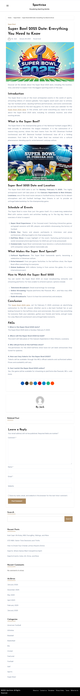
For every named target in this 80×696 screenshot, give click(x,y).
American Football (14, 625)
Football (10, 661)
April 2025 (11, 600)
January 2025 (12, 610)
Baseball (10, 636)
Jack (15, 39)
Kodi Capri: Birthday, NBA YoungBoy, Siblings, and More (28, 535)
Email (10, 476)
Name (10, 467)
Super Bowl (12, 24)
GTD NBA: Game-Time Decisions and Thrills (23, 541)
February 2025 (12, 605)
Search (10, 512)
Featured (10, 656)
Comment (12, 438)
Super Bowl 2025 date (17, 110)
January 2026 (12, 585)
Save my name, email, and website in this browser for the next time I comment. (39, 496)
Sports (9, 672)
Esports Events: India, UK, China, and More (23, 556)
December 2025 (13, 590)
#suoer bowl (37, 39)
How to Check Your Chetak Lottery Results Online (26, 546)
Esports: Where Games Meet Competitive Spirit (24, 551)
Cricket (10, 651)
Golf (9, 667)
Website (11, 486)
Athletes (10, 630)
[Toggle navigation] (7, 5)
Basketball (11, 641)
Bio (8, 646)
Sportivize (39, 5)
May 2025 (11, 595)
